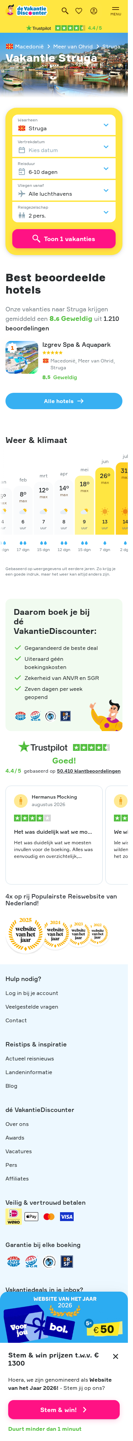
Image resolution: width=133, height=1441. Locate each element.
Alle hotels (59, 401)
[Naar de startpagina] (26, 11)
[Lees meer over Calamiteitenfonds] (49, 1261)
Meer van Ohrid (73, 46)
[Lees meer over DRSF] (65, 716)
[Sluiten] (115, 1356)
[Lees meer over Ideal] (50, 716)
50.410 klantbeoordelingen (89, 771)
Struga (111, 46)
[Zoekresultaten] (65, 11)
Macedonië (29, 46)
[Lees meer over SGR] (35, 716)
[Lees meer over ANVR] (20, 716)
